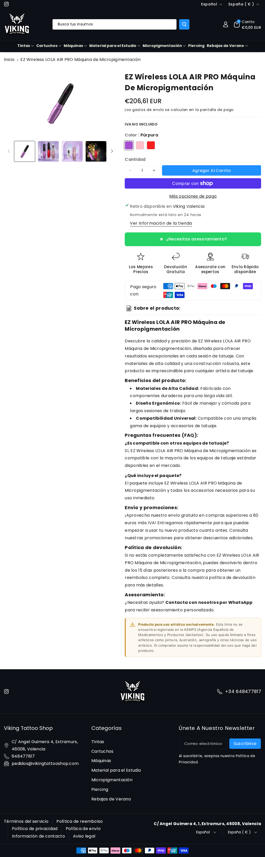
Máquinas (73, 45)
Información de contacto (38, 836)
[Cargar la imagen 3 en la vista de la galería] (72, 151)
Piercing (99, 789)
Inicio (9, 60)
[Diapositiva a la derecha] (112, 151)
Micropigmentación (162, 45)
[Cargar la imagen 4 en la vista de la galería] (96, 151)
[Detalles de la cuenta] (225, 24)
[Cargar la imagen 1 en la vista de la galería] (24, 151)
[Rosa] (140, 145)
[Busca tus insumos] (184, 24)
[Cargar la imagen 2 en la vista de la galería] (48, 151)
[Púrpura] (129, 145)
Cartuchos (46, 45)
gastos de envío (148, 109)
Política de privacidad (35, 829)
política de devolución (232, 577)
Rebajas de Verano (225, 45)
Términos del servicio (26, 821)
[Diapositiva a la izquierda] (9, 151)
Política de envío (83, 829)
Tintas (23, 45)
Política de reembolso (79, 821)
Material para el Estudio (112, 45)
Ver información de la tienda (161, 223)
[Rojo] (151, 145)
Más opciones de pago (193, 196)
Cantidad (135, 159)
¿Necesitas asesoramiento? (196, 239)
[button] (247, 24)
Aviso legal (84, 836)
